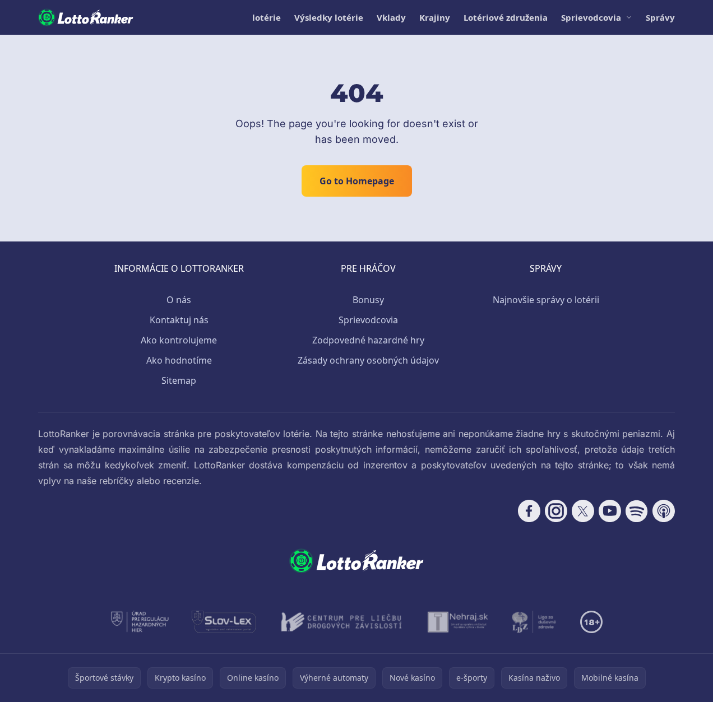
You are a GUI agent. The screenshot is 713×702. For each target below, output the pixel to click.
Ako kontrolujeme (179, 340)
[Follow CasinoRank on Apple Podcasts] (663, 511)
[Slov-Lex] (224, 622)
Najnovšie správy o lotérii (546, 300)
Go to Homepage (357, 181)
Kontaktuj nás (179, 320)
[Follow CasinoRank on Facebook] (529, 511)
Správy (660, 17)
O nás (178, 300)
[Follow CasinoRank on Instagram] (556, 511)
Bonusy (368, 300)
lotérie (266, 17)
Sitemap (178, 380)
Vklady (391, 17)
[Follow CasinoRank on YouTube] (610, 511)
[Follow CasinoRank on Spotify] (637, 511)
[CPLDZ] (342, 622)
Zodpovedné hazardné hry (368, 340)
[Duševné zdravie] (534, 622)
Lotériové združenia (506, 17)
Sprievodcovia (591, 17)
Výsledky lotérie (328, 17)
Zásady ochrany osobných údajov (368, 360)
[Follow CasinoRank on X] (583, 511)
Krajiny (434, 17)
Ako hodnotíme (179, 360)
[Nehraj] (458, 622)
